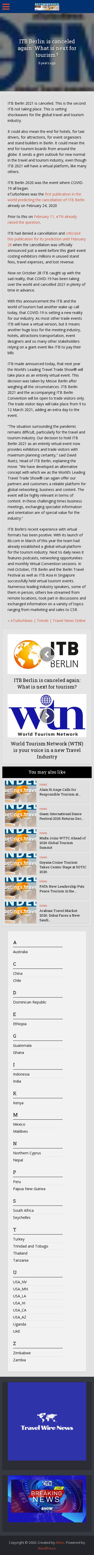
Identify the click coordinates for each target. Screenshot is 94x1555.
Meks (60, 1542)
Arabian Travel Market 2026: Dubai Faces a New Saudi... (59, 915)
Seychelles (22, 1217)
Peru (17, 1181)
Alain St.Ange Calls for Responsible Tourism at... (60, 792)
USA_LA (19, 1295)
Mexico (19, 1124)
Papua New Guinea (29, 1188)
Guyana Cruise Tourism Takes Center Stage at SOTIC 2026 (62, 867)
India (17, 1081)
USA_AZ (19, 1317)
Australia (20, 951)
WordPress (47, 1548)
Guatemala (22, 1045)
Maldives (20, 1131)
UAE (16, 1331)
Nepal (18, 1160)
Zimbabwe (22, 1352)
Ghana (18, 1052)
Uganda (19, 1324)
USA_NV (20, 1281)
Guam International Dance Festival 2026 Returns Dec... (61, 816)
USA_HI (19, 1303)
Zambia (19, 1359)
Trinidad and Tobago (30, 1246)
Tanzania (20, 1260)
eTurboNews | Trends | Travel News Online (48, 620)
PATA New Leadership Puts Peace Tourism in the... (61, 888)
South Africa (23, 1210)
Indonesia (21, 1074)
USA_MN (20, 1288)
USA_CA (19, 1310)
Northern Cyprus (27, 1152)
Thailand (20, 1253)
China (17, 973)
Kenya (18, 1102)
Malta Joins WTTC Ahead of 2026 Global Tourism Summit (62, 843)
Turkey (19, 1239)
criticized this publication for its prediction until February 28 (47, 239)
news (43, 784)
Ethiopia (20, 1023)
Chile (17, 980)
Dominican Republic (29, 1002)
